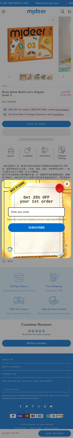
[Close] (67, 184)
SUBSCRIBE (36, 227)
